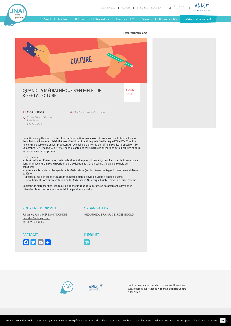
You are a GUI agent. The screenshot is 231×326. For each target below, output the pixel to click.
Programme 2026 (125, 19)
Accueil (47, 19)
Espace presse (108, 8)
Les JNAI (62, 19)
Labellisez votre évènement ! (198, 19)
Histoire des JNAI (168, 19)
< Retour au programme (134, 33)
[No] (226, 321)
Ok (222, 320)
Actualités (147, 19)
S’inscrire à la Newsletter (149, 8)
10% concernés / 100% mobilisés (92, 19)
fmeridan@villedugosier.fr (36, 218)
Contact (126, 8)
